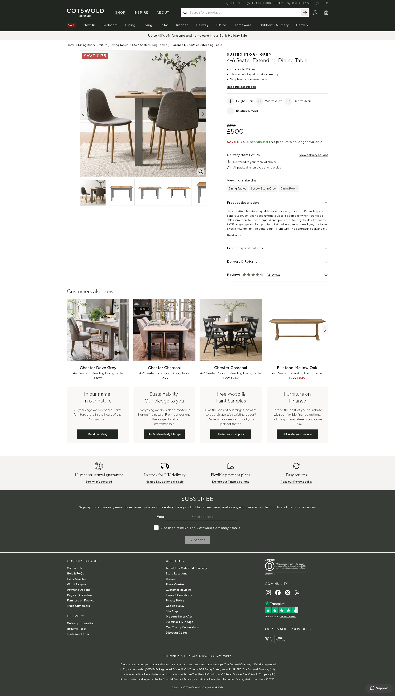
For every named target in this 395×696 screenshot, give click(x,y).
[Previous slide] (70, 329)
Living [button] (147, 25)
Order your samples (231, 434)
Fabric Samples (76, 579)
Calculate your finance (297, 434)
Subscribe (198, 540)
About (163, 12)
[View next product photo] (202, 113)
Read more (234, 235)
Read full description (241, 87)
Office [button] (221, 25)
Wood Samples (77, 584)
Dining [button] (130, 25)
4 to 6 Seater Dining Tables (149, 45)
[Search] (304, 12)
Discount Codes (176, 632)
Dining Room (288, 189)
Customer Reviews (178, 590)
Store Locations (176, 573)
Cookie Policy (175, 606)
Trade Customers (78, 606)
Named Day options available (165, 482)
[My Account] (315, 12)
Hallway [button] (202, 25)
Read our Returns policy (296, 482)
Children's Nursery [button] (274, 25)
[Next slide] (325, 329)
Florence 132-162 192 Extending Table (196, 45)
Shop (120, 12)
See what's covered (99, 482)
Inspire (141, 12)
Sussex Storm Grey (263, 189)
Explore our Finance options (230, 482)
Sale (71, 25)
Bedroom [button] (110, 25)
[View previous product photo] (83, 113)
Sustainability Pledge (179, 622)
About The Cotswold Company (186, 568)
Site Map (172, 611)
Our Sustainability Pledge (164, 434)
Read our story (98, 434)
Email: (161, 517)
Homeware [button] (242, 25)
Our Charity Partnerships (182, 627)
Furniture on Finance (80, 600)
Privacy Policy (175, 600)
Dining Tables (119, 45)
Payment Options (78, 590)
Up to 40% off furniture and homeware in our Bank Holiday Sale (197, 36)
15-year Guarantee (79, 595)
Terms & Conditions (179, 595)
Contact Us (74, 568)
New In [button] (89, 25)
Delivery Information (80, 623)
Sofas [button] (164, 25)
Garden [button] (302, 25)
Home (71, 45)
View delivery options (313, 155)
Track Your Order (78, 634)
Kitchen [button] (182, 25)
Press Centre (175, 584)
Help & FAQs (75, 573)
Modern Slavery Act (179, 616)
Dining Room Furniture (92, 45)
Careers (171, 579)
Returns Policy (76, 628)
